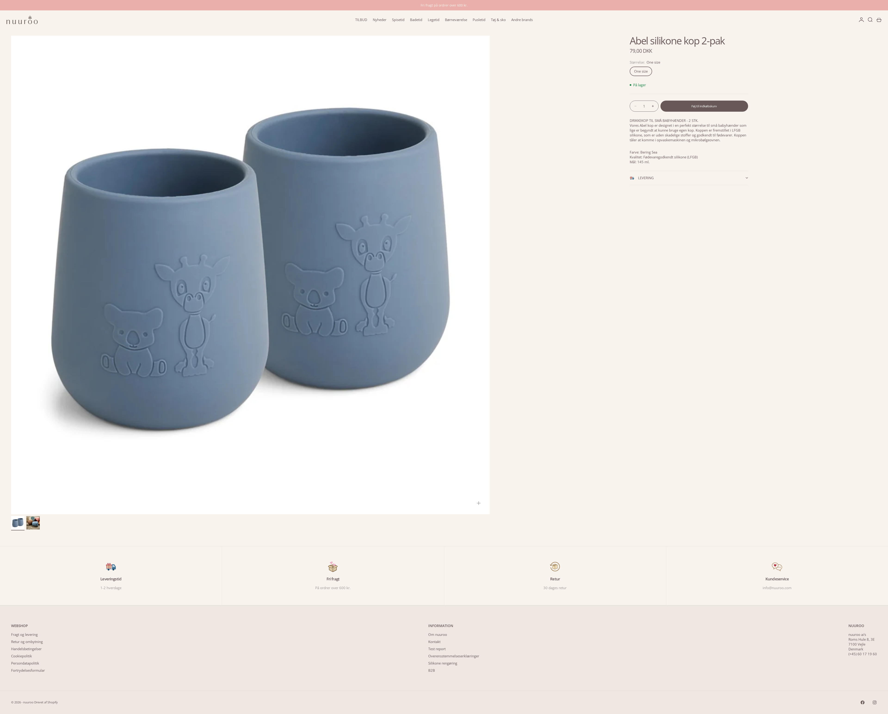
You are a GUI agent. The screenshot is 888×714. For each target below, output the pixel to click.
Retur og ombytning (27, 641)
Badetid (416, 19)
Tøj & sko (498, 19)
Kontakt (434, 641)
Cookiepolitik (21, 656)
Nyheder (379, 19)
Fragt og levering (24, 634)
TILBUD (361, 19)
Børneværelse (456, 19)
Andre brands (522, 19)
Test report (437, 648)
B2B (431, 670)
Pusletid (479, 19)
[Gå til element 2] (33, 522)
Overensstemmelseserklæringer (453, 656)
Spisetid (398, 19)
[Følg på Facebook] (862, 702)
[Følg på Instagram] (874, 702)
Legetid (433, 19)
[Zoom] (478, 503)
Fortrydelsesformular (28, 670)
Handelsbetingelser (26, 648)
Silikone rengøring (442, 663)
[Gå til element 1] (18, 522)
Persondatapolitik (25, 663)
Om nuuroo (437, 634)
